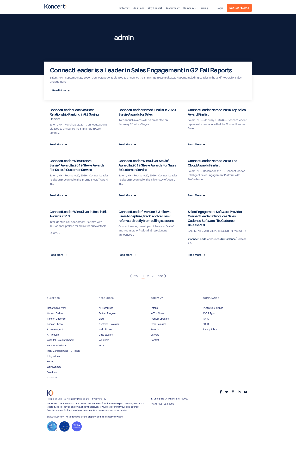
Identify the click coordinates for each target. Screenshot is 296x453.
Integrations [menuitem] (53, 356)
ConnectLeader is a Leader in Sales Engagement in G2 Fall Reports (141, 70)
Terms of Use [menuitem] (54, 398)
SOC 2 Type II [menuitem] (209, 313)
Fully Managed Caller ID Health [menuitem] (63, 350)
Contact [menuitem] (155, 340)
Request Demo (239, 8)
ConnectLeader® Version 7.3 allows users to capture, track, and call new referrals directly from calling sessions (146, 216)
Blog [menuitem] (101, 318)
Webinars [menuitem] (104, 340)
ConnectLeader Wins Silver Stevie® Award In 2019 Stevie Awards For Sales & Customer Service (147, 165)
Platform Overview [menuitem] (56, 308)
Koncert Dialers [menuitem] (55, 313)
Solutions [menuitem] (52, 372)
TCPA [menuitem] (205, 318)
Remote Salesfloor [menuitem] (56, 345)
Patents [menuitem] (154, 308)
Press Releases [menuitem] (158, 324)
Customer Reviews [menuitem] (109, 324)
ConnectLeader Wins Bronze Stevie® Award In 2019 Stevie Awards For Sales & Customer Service (77, 165)
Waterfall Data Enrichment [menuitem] (60, 340)
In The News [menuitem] (157, 313)
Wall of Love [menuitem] (105, 329)
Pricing (204, 8)
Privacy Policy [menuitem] (209, 329)
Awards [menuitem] (155, 329)
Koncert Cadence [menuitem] (56, 318)
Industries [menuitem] (52, 377)
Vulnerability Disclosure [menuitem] (76, 398)
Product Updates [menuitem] (160, 318)
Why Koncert (155, 8)
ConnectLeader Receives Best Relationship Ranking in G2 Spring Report (74, 114)
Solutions (138, 8)
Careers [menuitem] (155, 334)
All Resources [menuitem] (106, 308)
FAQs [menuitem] (101, 345)
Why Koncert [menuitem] (54, 366)
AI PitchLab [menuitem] (53, 334)
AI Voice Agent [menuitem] (55, 329)
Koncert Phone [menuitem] (55, 324)
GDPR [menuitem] (205, 324)
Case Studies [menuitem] (106, 334)
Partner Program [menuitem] (107, 313)
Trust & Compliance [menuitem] (212, 308)
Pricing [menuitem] (50, 361)
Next (160, 276)
